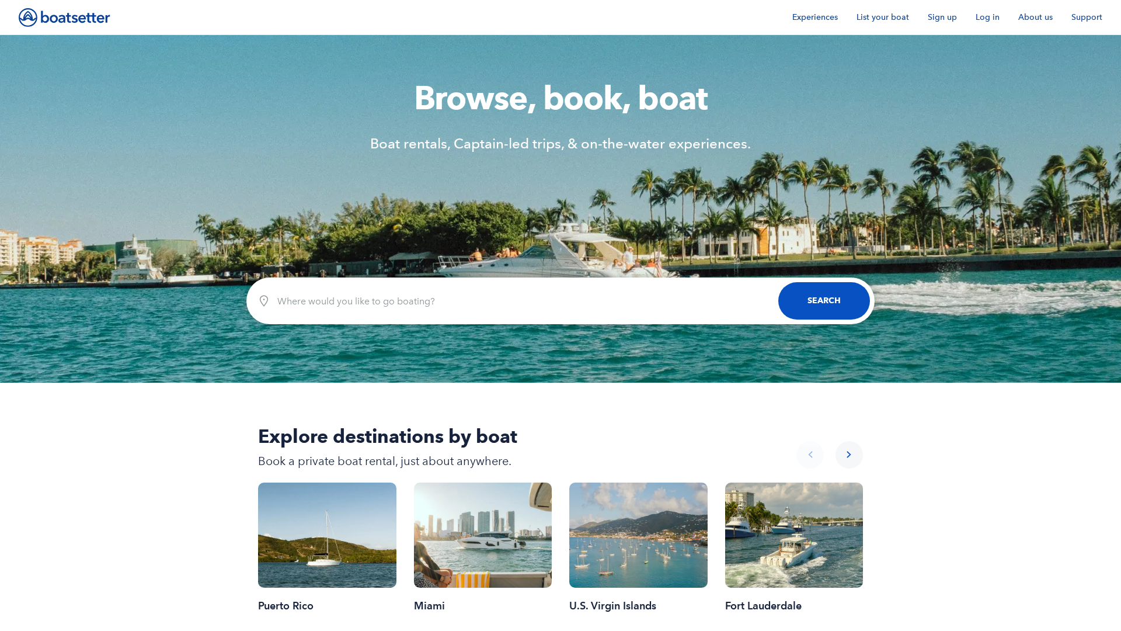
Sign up (942, 17)
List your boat (883, 17)
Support (1086, 17)
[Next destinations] (849, 455)
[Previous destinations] (810, 455)
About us (1035, 17)
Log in (988, 17)
